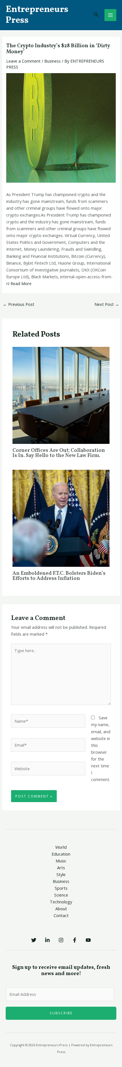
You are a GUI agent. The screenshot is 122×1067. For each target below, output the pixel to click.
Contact (61, 915)
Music (61, 861)
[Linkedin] (47, 940)
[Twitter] (33, 940)
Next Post (106, 304)
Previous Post (18, 304)
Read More (20, 283)
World (61, 847)
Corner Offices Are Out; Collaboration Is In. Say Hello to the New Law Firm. (58, 453)
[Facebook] (74, 940)
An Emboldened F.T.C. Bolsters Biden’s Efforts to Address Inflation (59, 576)
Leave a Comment (23, 61)
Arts (61, 867)
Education (61, 854)
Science (61, 895)
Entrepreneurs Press (37, 15)
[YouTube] (88, 940)
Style (61, 874)
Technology (61, 902)
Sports (61, 888)
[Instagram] (61, 940)
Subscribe (61, 1013)
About (61, 908)
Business (52, 61)
